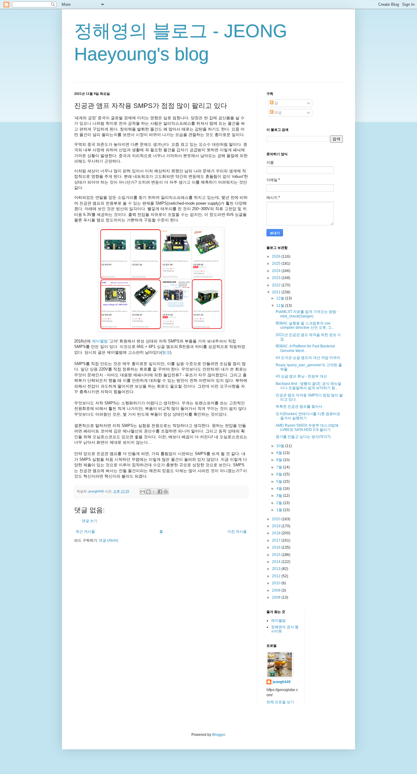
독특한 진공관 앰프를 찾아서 (299, 406)
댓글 (278, 112)
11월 (280, 305)
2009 (276, 590)
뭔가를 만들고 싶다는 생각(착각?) (303, 437)
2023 (276, 278)
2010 (276, 583)
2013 (276, 569)
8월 (279, 460)
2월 (279, 503)
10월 (280, 446)
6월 (279, 474)
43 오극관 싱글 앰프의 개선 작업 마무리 (308, 358)
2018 (276, 533)
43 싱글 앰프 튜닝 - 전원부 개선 (301, 376)
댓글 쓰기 (89, 521)
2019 (276, 526)
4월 (279, 488)
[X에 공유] (154, 492)
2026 (276, 256)
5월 (279, 481)
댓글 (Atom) (108, 540)
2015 (276, 555)
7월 (279, 467)
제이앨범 (100, 341)
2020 (276, 519)
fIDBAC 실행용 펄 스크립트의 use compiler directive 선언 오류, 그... (305, 325)
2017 (276, 540)
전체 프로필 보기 (280, 702)
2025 (276, 263)
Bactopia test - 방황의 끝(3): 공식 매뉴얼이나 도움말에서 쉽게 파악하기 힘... (308, 386)
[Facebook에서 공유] (160, 492)
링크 (166, 352)
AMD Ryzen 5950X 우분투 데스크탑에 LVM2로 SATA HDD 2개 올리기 (307, 427)
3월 (279, 495)
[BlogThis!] (148, 492)
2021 (276, 292)
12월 (280, 298)
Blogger (218, 735)
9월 (279, 453)
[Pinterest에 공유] (166, 492)
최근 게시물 (85, 531)
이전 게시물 (237, 531)
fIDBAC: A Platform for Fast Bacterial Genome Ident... (305, 348)
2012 (276, 576)
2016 (276, 547)
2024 (276, 271)
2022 (276, 285)
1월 (279, 510)
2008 (276, 597)
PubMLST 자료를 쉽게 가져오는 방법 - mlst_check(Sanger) (307, 314)
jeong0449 (282, 682)
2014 (276, 562)
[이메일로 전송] (143, 492)
